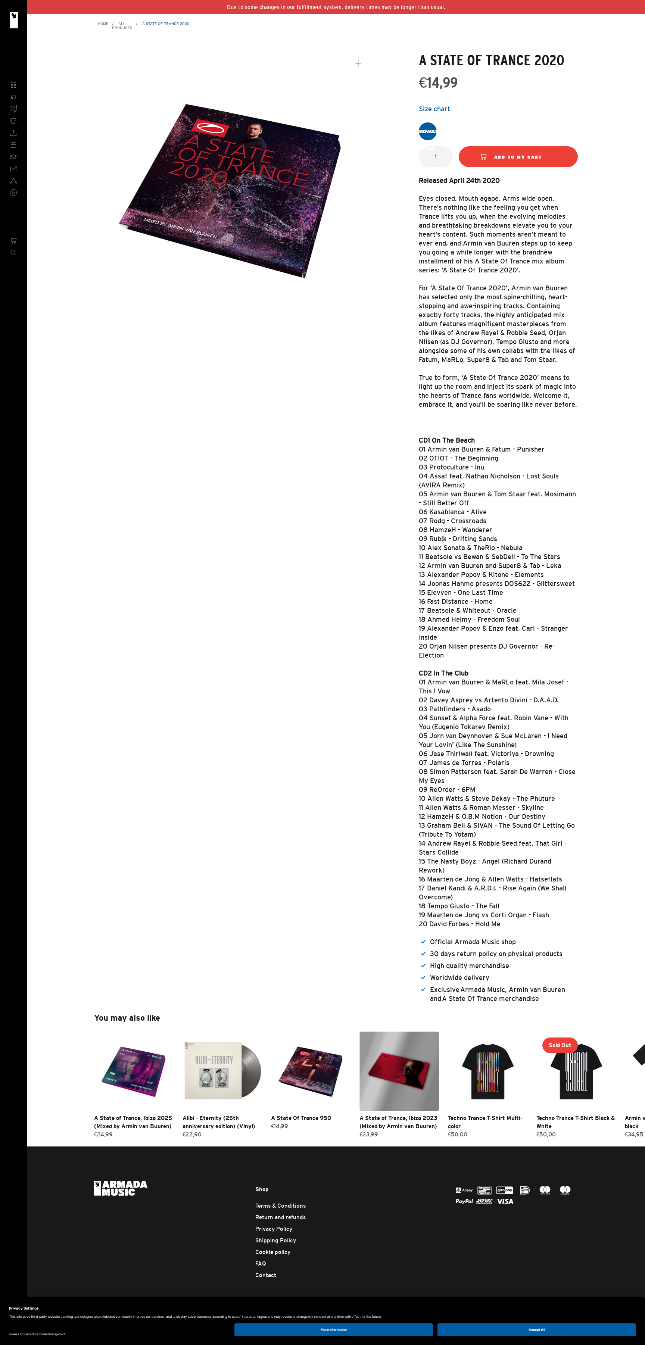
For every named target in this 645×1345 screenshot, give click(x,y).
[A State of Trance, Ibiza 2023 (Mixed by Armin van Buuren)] (399, 1071)
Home (103, 24)
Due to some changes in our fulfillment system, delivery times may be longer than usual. (336, 7)
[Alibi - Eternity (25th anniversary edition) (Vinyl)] (222, 1071)
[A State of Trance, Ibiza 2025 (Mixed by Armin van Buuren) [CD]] (134, 1071)
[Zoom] (358, 63)
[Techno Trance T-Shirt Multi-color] (487, 1071)
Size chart (434, 109)
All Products (122, 26)
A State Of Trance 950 (301, 1118)
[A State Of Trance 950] (310, 1071)
